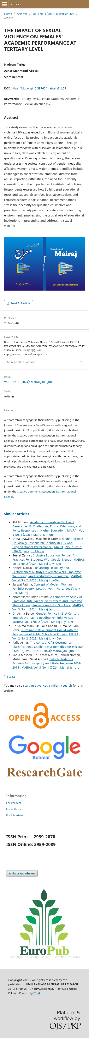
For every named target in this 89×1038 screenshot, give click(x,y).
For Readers (13, 803)
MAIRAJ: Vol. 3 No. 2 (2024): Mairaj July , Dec (48, 562)
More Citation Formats (21, 362)
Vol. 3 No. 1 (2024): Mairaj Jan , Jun (53, 14)
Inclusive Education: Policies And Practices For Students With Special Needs (45, 557)
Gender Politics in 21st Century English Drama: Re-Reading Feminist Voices (45, 615)
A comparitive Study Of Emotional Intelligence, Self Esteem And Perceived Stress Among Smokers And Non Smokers (47, 601)
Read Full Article (20, 303)
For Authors (13, 809)
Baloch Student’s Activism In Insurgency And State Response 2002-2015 (46, 663)
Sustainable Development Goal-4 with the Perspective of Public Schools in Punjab (45, 632)
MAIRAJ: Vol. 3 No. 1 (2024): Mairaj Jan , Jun (48, 607)
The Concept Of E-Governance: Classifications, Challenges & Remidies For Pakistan (48, 645)
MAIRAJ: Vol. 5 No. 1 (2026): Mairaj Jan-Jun (48, 532)
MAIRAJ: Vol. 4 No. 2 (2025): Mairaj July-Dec (47, 578)
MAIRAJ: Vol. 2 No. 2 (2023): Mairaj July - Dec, (46, 636)
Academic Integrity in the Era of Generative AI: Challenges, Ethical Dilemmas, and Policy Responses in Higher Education (46, 526)
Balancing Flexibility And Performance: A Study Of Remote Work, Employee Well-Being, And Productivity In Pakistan (46, 572)
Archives (22, 14)
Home (8, 14)
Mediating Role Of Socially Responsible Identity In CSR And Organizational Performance (47, 543)
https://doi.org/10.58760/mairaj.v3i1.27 (38, 88)
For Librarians (14, 815)
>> (13, 676)
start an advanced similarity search (47, 685)
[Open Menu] (4, 4)
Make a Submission (22, 873)
